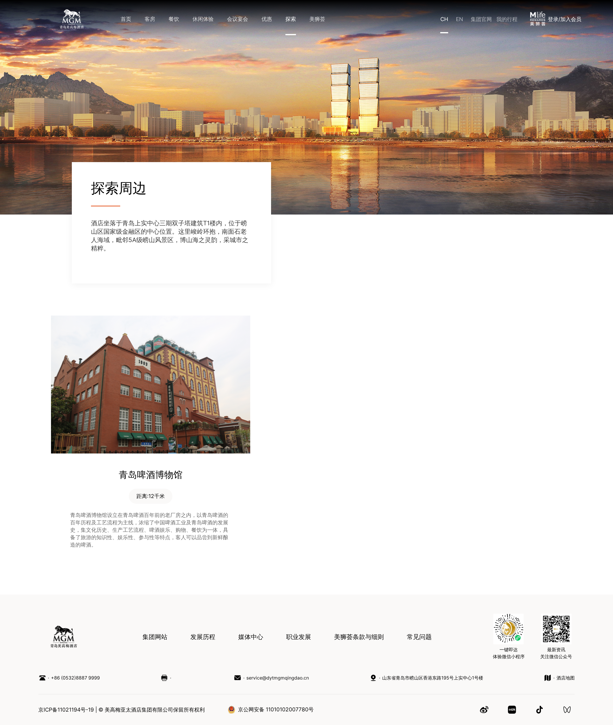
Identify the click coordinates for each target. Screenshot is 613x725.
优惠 (266, 19)
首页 (126, 19)
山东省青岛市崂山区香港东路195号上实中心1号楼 (432, 678)
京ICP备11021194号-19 (66, 709)
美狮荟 (317, 19)
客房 (150, 19)
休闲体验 (203, 19)
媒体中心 (250, 637)
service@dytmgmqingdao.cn (277, 678)
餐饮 (174, 19)
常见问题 (419, 637)
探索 (290, 19)
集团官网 (481, 19)
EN (459, 19)
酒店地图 (565, 678)
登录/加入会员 (564, 19)
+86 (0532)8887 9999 (75, 678)
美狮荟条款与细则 (359, 637)
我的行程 (506, 19)
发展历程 (202, 637)
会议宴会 (237, 19)
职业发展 (298, 637)
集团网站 (154, 637)
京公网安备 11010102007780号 (276, 709)
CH (444, 19)
